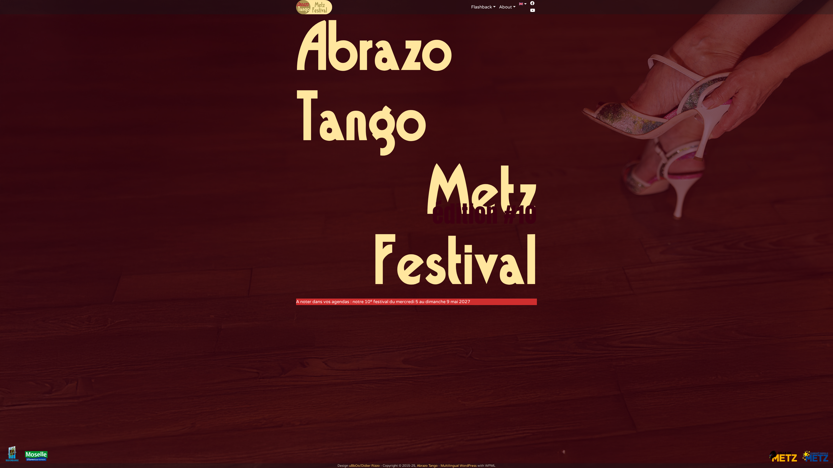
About (505, 7)
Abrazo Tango (427, 466)
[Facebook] (532, 3)
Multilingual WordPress (459, 466)
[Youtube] (533, 10)
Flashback (481, 7)
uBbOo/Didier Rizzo (364, 466)
